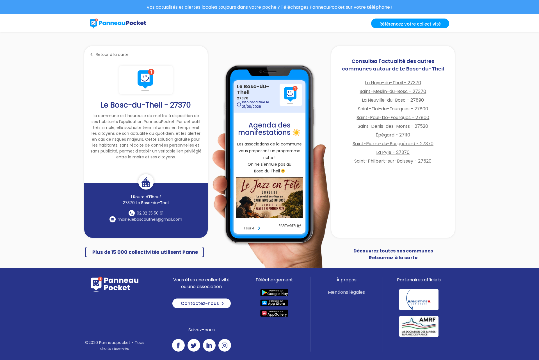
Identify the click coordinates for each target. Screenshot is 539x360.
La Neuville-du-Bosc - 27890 (393, 100)
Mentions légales (346, 292)
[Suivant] (259, 228)
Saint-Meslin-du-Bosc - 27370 (393, 91)
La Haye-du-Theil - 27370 (393, 82)
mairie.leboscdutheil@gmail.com (150, 219)
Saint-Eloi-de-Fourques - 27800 (393, 109)
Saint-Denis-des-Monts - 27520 (393, 126)
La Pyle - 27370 (393, 152)
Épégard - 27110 (393, 135)
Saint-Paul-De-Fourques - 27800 (393, 117)
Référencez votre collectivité (410, 24)
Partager (287, 225)
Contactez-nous (200, 303)
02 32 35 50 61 (150, 213)
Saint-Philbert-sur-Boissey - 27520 (392, 161)
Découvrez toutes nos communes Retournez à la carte (393, 254)
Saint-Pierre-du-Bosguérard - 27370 (393, 143)
